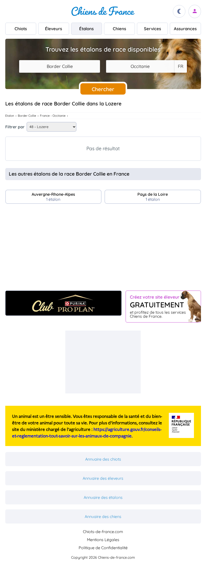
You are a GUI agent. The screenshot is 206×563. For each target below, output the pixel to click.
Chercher (103, 89)
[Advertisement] (103, 249)
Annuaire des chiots (103, 459)
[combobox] (59, 66)
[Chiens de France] (103, 11)
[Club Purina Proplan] (63, 303)
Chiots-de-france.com (103, 531)
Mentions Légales (103, 539)
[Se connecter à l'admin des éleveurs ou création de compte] (195, 11)
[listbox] (180, 66)
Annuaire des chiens (103, 516)
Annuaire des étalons (103, 497)
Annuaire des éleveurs (103, 478)
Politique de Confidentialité (103, 547)
